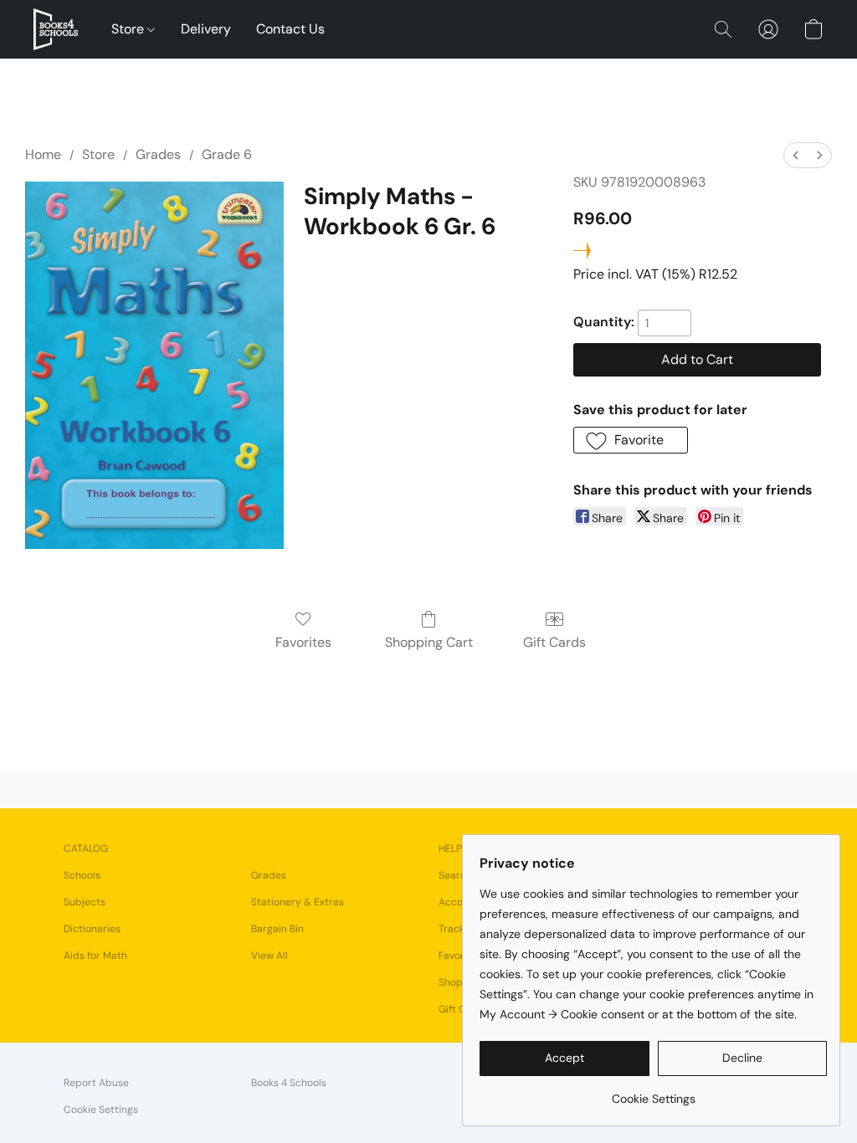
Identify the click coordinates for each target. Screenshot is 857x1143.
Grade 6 (227, 154)
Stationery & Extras (297, 902)
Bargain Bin (277, 928)
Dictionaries (92, 928)
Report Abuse (96, 1082)
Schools (82, 875)
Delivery (206, 29)
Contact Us (290, 29)
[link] (653, 1092)
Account (459, 902)
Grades (158, 154)
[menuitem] (796, 155)
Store (129, 29)
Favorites (303, 642)
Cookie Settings (101, 1109)
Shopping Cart (429, 642)
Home (43, 154)
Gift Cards (554, 642)
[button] (55, 29)
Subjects (84, 902)
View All (269, 955)
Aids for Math (95, 955)
